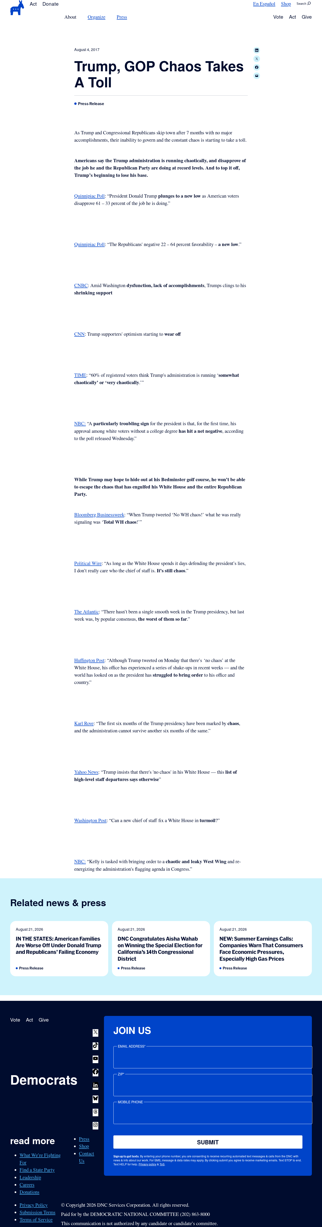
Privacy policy (147, 1164)
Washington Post (90, 820)
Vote (278, 16)
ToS (162, 1164)
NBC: (80, 423)
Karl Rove (84, 723)
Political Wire (88, 563)
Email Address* (131, 1046)
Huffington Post (89, 660)
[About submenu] (79, 17)
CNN (79, 334)
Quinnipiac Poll (89, 195)
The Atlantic (86, 611)
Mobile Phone (130, 1102)
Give (307, 16)
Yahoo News (86, 771)
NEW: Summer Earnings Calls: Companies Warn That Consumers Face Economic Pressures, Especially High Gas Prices (261, 949)
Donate (50, 3)
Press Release (91, 104)
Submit (208, 1142)
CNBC (81, 285)
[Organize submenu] (108, 17)
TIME (80, 375)
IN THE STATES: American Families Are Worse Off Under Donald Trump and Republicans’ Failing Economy (58, 945)
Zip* (121, 1074)
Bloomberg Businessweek (99, 514)
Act (33, 3)
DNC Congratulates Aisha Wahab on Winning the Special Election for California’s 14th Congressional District (160, 949)
